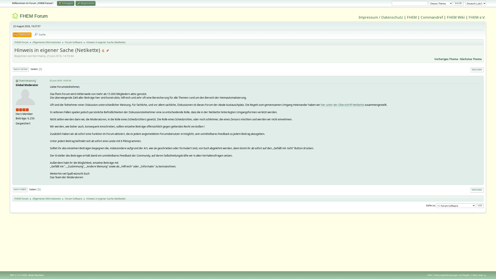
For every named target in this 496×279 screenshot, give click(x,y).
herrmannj (27, 80)
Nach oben (20, 189)
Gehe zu (430, 205)
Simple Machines (36, 275)
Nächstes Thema (471, 59)
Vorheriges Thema (446, 59)
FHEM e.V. (477, 17)
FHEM (412, 17)
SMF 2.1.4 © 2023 (18, 275)
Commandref (432, 17)
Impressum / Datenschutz (381, 17)
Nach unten (21, 69)
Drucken (477, 69)
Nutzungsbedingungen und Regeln (452, 275)
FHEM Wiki (456, 17)
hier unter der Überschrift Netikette (342, 105)
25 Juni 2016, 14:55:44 (60, 80)
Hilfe (429, 275)
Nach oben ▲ (479, 275)
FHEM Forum (34, 16)
